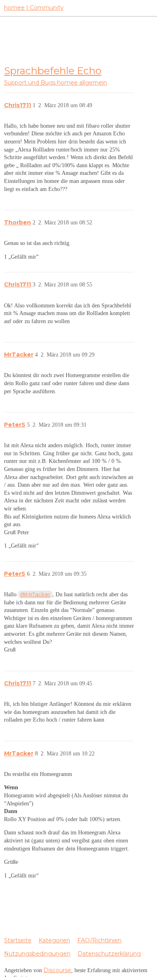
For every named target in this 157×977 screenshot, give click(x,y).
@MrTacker (35, 594)
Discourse (57, 970)
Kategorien (54, 940)
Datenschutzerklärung (109, 953)
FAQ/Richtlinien (99, 940)
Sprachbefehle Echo (52, 70)
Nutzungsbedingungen (37, 953)
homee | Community (34, 7)
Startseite (17, 940)
